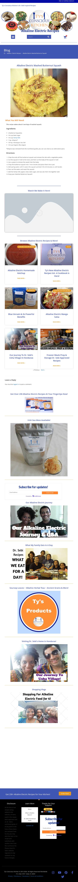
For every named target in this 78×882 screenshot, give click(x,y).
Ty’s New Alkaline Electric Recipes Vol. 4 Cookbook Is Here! (56, 273)
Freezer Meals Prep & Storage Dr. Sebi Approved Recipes (56, 358)
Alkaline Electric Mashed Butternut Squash (35, 53)
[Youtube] (59, 872)
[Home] (4, 53)
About (29, 809)
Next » (43, 370)
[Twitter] (63, 877)
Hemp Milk (16, 138)
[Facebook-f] (72, 872)
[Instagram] (53, 872)
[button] (13, 37)
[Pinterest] (66, 872)
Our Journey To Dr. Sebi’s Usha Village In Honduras (21, 356)
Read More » (21, 278)
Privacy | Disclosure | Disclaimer (18, 876)
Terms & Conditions (37, 876)
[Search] (48, 37)
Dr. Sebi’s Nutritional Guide (29, 819)
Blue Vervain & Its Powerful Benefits (21, 315)
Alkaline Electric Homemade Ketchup (21, 271)
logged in (16, 384)
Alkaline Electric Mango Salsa (57, 315)
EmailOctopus (37, 496)
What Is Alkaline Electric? (29, 814)
